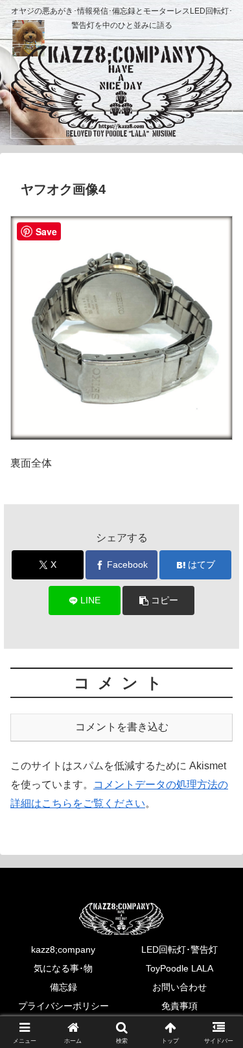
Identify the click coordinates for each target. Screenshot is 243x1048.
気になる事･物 (63, 968)
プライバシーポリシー (63, 1006)
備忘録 (63, 987)
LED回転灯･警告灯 (179, 949)
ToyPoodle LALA (179, 968)
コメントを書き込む (121, 726)
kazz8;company (63, 949)
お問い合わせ (179, 987)
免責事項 (179, 1006)
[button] (158, 600)
